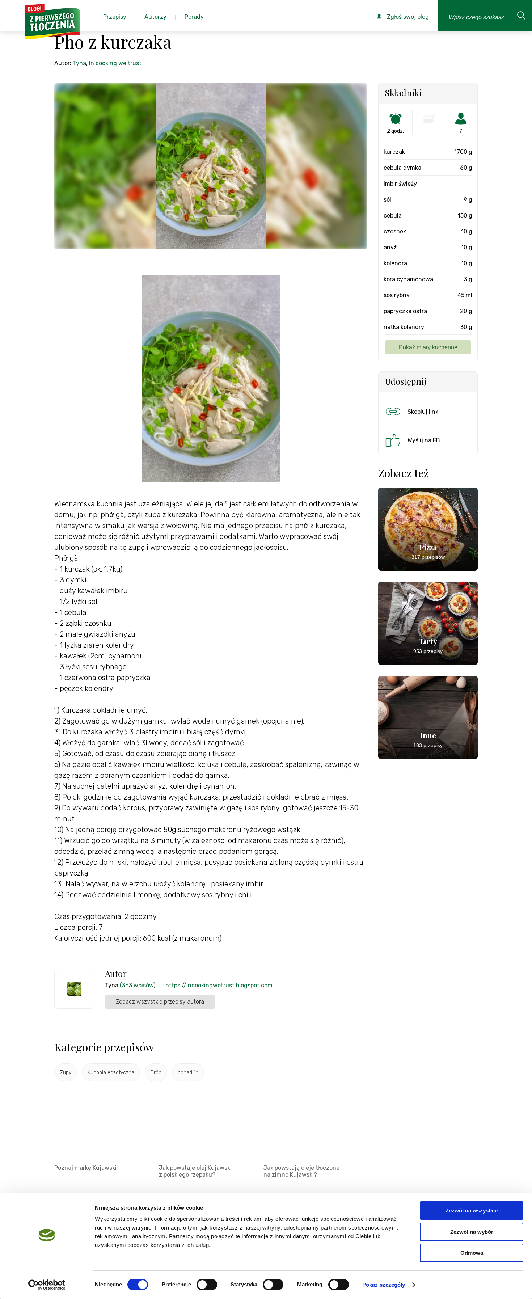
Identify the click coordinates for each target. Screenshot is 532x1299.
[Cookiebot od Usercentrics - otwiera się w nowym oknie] (47, 1284)
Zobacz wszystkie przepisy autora (160, 1001)
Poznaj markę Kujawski (85, 1167)
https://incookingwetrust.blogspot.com (219, 985)
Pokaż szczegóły (383, 1285)
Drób (156, 1073)
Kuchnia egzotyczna (111, 1073)
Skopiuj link (423, 411)
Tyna (79, 63)
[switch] (207, 1284)
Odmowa (471, 1253)
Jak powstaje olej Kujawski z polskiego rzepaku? (195, 1171)
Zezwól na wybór (471, 1232)
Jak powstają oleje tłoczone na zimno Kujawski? (301, 1171)
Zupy (65, 1073)
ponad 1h (188, 1073)
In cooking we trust (115, 63)
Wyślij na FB (424, 440)
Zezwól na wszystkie (472, 1210)
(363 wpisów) (137, 985)
